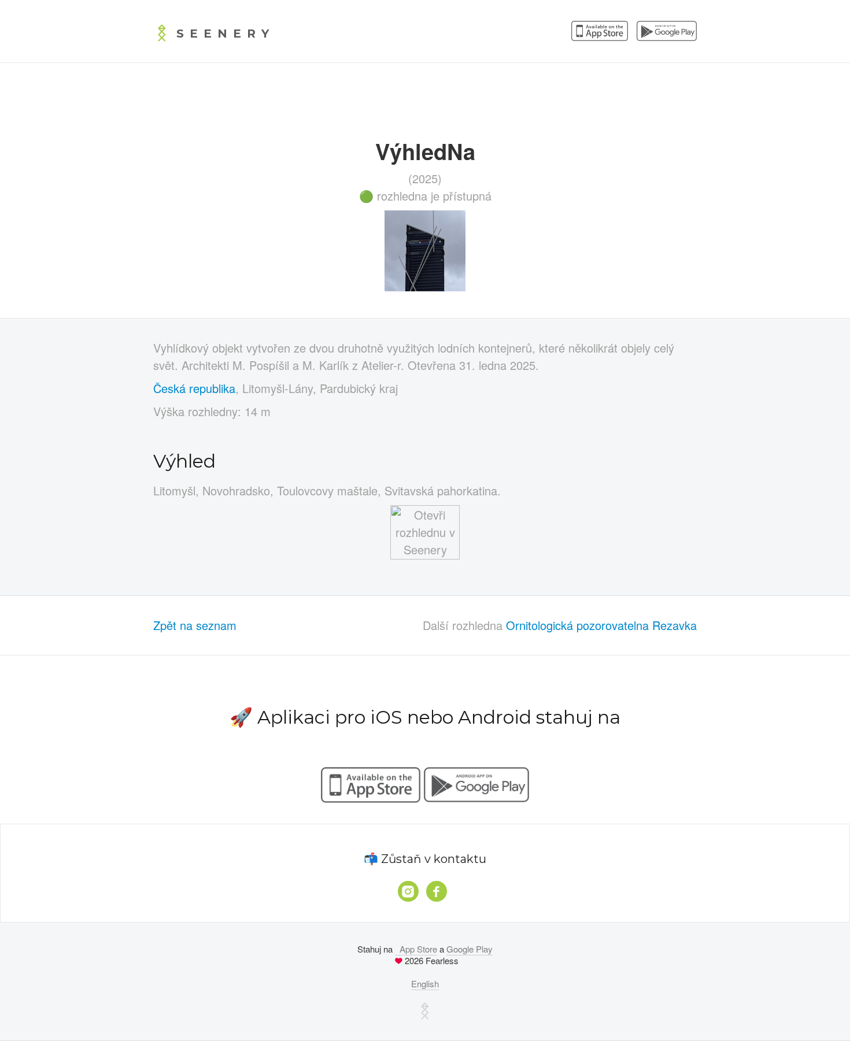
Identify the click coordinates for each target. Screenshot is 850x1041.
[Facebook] (436, 891)
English (425, 983)
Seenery (225, 33)
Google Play (469, 949)
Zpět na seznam (194, 625)
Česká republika (194, 388)
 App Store (416, 949)
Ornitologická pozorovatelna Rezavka (601, 625)
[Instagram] (408, 891)
